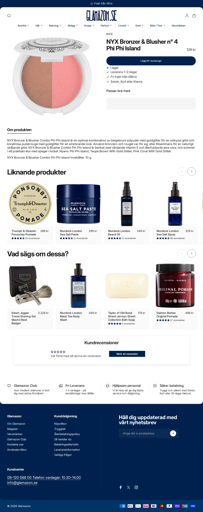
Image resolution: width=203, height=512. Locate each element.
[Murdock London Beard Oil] (127, 204)
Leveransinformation (67, 449)
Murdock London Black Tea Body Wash (71, 316)
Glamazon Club (16, 439)
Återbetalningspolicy (67, 434)
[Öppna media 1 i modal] (52, 76)
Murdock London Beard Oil (119, 232)
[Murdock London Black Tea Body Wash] (78, 286)
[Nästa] (191, 171)
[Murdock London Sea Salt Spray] (175, 204)
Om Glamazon (16, 423)
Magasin (12, 429)
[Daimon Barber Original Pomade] (175, 286)
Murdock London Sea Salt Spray (168, 232)
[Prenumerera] (173, 433)
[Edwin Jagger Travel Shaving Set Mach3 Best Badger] (30, 286)
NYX (109, 34)
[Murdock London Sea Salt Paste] (78, 204)
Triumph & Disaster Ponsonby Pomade (24, 232)
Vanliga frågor (63, 454)
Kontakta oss (15, 444)
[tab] (19, 130)
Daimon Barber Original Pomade (167, 314)
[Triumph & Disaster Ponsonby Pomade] (30, 204)
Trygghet (60, 429)
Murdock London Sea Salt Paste (71, 232)
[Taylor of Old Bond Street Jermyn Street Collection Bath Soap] (127, 286)
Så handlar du (62, 439)
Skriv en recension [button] (127, 353)
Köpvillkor (60, 423)
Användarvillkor (17, 449)
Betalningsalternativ (66, 444)
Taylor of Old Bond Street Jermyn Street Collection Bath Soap (121, 316)
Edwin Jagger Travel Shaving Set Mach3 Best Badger (24, 318)
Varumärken (14, 434)
